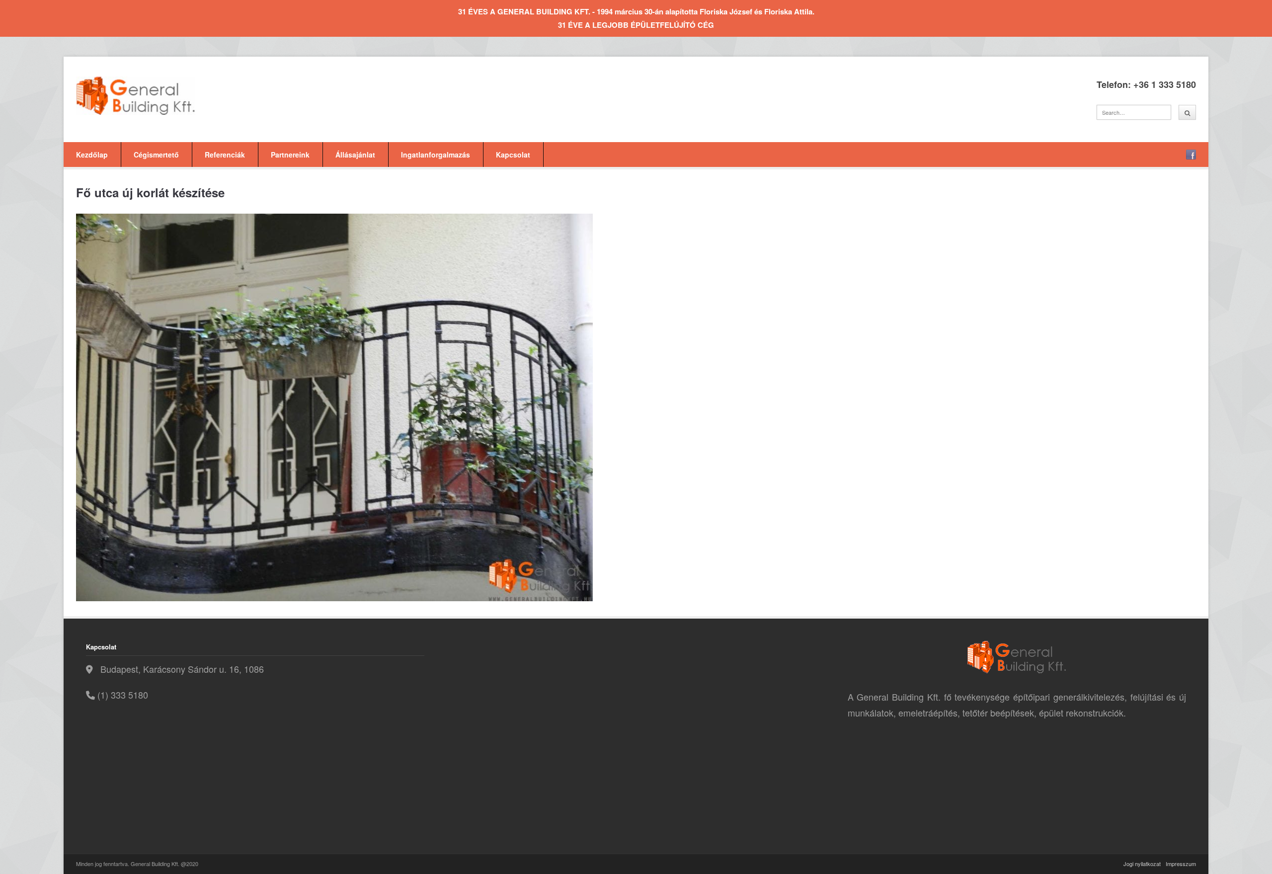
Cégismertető (156, 154)
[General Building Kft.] (150, 96)
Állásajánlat (355, 154)
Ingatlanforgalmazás (435, 154)
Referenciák (225, 154)
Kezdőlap (92, 154)
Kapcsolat (513, 154)
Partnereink (290, 154)
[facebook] (1191, 154)
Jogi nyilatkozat (1142, 864)
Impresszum (1181, 864)
